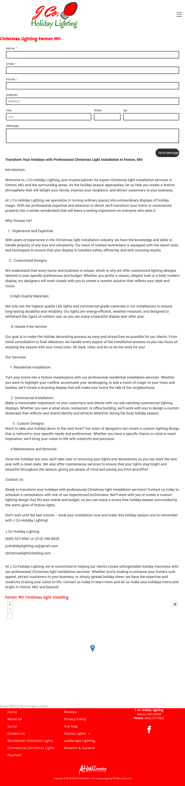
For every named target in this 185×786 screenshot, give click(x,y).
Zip (125, 110)
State (98, 110)
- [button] (10, 609)
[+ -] (92, 652)
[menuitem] (35, 711)
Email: (10, 64)
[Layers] (175, 604)
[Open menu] (179, 14)
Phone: (11, 79)
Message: (12, 126)
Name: (10, 48)
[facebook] (149, 730)
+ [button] (10, 604)
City (9, 110)
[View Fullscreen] (10, 616)
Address (12, 95)
